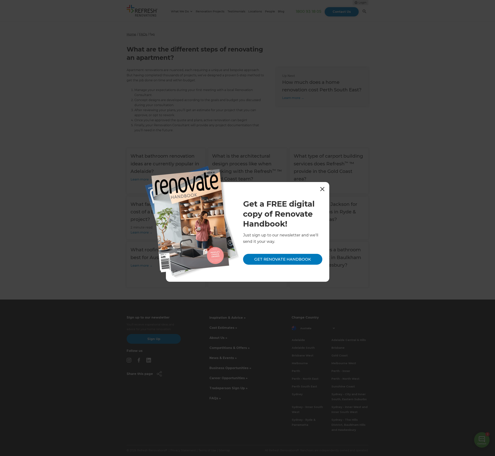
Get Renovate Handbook (282, 259)
